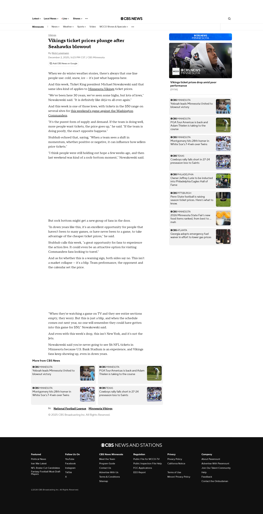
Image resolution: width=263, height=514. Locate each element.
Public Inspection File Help (147, 463)
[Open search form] (229, 18)
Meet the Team (107, 459)
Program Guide (107, 463)
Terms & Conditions (109, 477)
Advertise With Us (108, 472)
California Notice (176, 463)
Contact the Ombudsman (215, 481)
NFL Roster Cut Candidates (45, 468)
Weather (67, 26)
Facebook (70, 463)
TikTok (68, 472)
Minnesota (38, 26)
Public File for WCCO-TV (146, 459)
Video (92, 26)
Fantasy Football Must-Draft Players (45, 472)
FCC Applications (142, 468)
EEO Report (139, 472)
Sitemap (103, 481)
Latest (36, 18)
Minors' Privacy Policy (178, 477)
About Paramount (211, 459)
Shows (77, 18)
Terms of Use (174, 472)
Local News (50, 18)
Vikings (52, 35)
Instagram (70, 468)
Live (65, 18)
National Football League (70, 408)
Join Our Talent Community (216, 468)
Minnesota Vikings (101, 89)
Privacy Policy (174, 459)
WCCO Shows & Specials (113, 26)
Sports (81, 26)
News (55, 26)
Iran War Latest (39, 463)
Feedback (207, 477)
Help (204, 472)
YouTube (69, 459)
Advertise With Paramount (215, 463)
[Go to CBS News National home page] (131, 18)
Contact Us (105, 468)
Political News (38, 459)
